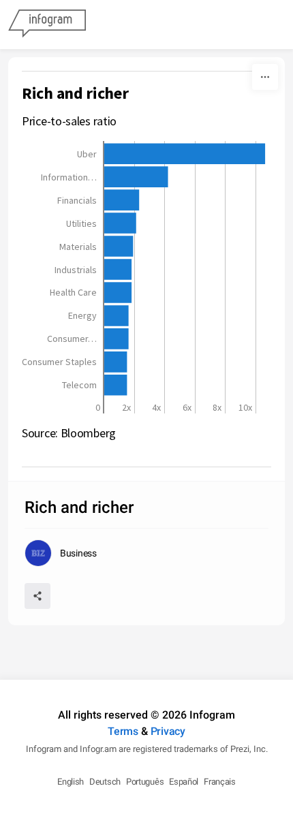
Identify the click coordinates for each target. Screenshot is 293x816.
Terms (123, 731)
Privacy (168, 731)
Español (183, 781)
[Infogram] (47, 25)
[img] (184, 153)
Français (220, 781)
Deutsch (105, 781)
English (70, 781)
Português (145, 781)
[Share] (37, 596)
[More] (265, 77)
